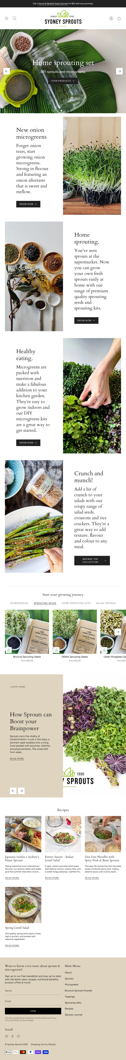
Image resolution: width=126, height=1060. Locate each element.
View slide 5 (68, 111)
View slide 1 (55, 111)
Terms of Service (21, 1020)
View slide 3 (61, 111)
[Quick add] (9, 650)
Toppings (70, 996)
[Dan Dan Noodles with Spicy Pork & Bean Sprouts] (103, 834)
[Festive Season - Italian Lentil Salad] (63, 834)
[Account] (111, 18)
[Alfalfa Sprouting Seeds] (75, 632)
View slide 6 (71, 111)
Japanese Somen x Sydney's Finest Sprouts (22, 858)
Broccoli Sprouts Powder (78, 990)
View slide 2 (58, 111)
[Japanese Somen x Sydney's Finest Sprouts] (23, 834)
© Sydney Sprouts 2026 (16, 1044)
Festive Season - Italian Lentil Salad (59, 858)
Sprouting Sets (73, 1002)
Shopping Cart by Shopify (43, 1044)
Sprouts (69, 978)
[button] (15, 18)
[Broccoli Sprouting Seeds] (27, 632)
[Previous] (6, 71)
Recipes (63, 810)
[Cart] (119, 18)
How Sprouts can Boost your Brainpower (31, 721)
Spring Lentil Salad (17, 928)
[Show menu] (6, 18)
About (68, 972)
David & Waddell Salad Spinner (53, 3)
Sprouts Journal (73, 1014)
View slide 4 (64, 111)
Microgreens (71, 984)
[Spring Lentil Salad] (23, 905)
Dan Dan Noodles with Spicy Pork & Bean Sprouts (102, 858)
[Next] (119, 71)
